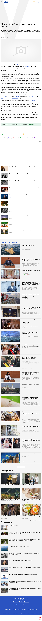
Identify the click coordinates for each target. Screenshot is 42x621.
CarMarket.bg (34, 607)
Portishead (16, 96)
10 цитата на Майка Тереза (28, 484)
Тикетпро (33, 100)
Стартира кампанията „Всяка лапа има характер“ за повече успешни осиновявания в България (24, 533)
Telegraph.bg (34, 609)
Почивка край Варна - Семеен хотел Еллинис (31, 271)
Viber (10, 137)
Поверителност (22, 613)
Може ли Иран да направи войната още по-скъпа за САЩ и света (23, 223)
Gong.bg (11, 607)
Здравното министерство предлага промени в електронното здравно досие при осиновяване (30, 373)
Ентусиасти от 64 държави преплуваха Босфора (19, 546)
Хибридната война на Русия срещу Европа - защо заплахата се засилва (30, 385)
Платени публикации (30, 613)
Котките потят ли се (13, 525)
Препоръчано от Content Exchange (35, 520)
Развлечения (3, 20)
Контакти (37, 613)
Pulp (2, 98)
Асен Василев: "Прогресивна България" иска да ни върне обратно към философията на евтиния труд (31, 283)
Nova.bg (22, 607)
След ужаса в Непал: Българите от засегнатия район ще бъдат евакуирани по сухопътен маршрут (23, 181)
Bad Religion (31, 96)
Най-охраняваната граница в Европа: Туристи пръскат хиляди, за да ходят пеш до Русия (24, 230)
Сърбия (11, 129)
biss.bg (10, 197)
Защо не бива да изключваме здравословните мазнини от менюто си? (31, 516)
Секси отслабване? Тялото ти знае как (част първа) (31, 500)
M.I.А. (18, 64)
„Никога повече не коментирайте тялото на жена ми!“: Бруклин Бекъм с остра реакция (25, 188)
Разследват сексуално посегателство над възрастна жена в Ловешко (31, 427)
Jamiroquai (29, 95)
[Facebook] (21, 614)
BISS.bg (39, 607)
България (20, 1)
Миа (6, 129)
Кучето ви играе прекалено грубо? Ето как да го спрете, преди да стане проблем (25, 202)
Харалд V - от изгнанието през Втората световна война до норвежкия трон (29, 359)
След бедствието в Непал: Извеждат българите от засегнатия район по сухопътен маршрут (25, 589)
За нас (4, 613)
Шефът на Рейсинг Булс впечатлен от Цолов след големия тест (23, 574)
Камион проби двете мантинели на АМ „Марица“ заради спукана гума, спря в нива (30, 296)
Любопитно (29, 1)
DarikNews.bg (16, 607)
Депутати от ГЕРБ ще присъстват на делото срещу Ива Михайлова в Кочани (31, 308)
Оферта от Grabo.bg (25, 273)
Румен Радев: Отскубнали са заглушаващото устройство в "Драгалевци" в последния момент (25, 582)
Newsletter (16, 137)
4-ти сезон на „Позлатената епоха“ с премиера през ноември (9, 516)
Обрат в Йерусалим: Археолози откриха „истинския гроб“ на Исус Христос (30, 413)
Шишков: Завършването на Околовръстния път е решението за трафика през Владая (31, 259)
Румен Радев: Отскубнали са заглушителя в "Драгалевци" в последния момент (24, 167)
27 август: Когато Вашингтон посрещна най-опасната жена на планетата (23, 209)
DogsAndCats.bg (28, 607)
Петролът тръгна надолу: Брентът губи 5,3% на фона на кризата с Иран (31, 454)
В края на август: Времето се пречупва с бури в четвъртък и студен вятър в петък (24, 216)
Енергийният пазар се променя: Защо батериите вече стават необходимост (22, 195)
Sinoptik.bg (14, 609)
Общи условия (15, 613)
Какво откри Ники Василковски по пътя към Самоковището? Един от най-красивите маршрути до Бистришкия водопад (24, 540)
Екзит (2, 129)
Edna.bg (29, 609)
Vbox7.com (7, 607)
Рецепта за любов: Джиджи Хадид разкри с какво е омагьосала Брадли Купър (31, 440)
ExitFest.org (27, 66)
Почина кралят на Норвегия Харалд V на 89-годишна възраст (22, 173)
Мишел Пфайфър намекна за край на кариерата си (20, 560)
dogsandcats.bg (11, 204)
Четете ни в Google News (22, 604)
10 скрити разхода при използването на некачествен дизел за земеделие (9, 500)
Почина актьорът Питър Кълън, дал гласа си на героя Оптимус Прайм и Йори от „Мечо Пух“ (25, 554)
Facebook (30, 137)
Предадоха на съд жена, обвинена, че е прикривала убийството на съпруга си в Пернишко (31, 321)
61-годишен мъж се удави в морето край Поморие (30, 333)
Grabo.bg (19, 609)
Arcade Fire (3, 96)
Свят (24, 1)
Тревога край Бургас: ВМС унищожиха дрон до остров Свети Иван (30, 247)
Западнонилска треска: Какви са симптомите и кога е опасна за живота (30, 398)
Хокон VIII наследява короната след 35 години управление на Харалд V (30, 345)
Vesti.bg (7, 2)
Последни (14, 1)
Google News (23, 137)
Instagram (36, 137)
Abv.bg (2, 607)
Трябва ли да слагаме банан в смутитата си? (10, 484)
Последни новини (9, 242)
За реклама (9, 613)
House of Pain (15, 98)
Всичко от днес (21, 466)
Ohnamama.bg (8, 609)
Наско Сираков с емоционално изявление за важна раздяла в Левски (24, 567)
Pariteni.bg (24, 609)
